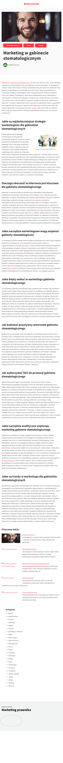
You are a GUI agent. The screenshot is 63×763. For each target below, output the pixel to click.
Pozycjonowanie (28, 578)
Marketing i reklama (13, 45)
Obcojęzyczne (13, 644)
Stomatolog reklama (29, 549)
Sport (10, 662)
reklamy (34, 108)
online (4, 95)
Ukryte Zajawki (13, 674)
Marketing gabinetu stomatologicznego (35, 564)
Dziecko (11, 619)
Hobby (10, 625)
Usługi (29, 45)
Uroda (10, 677)
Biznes (10, 613)
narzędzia (14, 268)
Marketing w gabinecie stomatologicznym (16, 83)
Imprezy (11, 628)
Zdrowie (40, 45)
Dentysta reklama (28, 535)
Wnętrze (11, 683)
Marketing (38, 149)
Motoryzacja (12, 638)
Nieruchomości (13, 641)
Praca (10, 647)
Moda (10, 634)
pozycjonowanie (9, 460)
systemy (27, 246)
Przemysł (11, 653)
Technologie (12, 665)
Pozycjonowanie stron (29, 592)
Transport (11, 668)
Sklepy (10, 659)
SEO (38, 210)
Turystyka (11, 671)
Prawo (10, 650)
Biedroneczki (31, 3)
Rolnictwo (11, 656)
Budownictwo (13, 616)
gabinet (38, 200)
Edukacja (11, 622)
